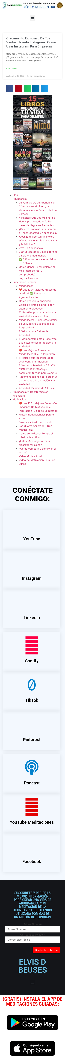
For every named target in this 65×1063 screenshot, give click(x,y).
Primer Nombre (33, 924)
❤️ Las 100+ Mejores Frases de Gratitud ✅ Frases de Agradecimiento (37, 293)
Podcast (32, 783)
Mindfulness (26, 285)
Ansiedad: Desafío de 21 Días (36, 388)
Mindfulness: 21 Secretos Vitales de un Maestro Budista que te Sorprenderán (38, 323)
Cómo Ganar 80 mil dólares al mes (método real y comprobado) (37, 270)
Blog (15, 195)
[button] (32, 18)
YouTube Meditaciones (32, 822)
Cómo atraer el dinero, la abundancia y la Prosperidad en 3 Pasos (38, 210)
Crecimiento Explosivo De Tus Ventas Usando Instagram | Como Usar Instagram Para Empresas (31, 42)
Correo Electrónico (32, 934)
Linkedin (32, 617)
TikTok (31, 700)
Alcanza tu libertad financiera (36, 236)
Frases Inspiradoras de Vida (35, 422)
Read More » (12, 68)
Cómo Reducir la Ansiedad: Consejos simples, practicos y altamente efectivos (37, 304)
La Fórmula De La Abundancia (37, 202)
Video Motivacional (30, 456)
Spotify (31, 660)
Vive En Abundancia (31, 248)
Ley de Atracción (29, 278)
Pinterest (32, 739)
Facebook (31, 861)
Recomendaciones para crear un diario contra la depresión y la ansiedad (38, 380)
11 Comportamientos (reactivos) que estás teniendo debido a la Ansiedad (38, 342)
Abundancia (20, 198)
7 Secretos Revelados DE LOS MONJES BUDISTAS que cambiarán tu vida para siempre (38, 369)
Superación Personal (25, 282)
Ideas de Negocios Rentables (36, 225)
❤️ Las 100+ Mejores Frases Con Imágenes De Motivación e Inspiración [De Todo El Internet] (38, 407)
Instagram (31, 578)
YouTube (31, 539)
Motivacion (19, 399)
